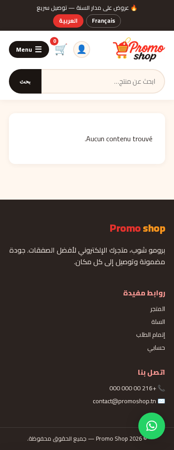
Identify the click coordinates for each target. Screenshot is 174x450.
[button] (151, 426)
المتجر (157, 309)
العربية (68, 20)
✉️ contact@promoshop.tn (129, 401)
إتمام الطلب (150, 334)
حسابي (156, 347)
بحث (25, 81)
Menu (29, 49)
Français (103, 20)
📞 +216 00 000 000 (137, 388)
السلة (158, 321)
